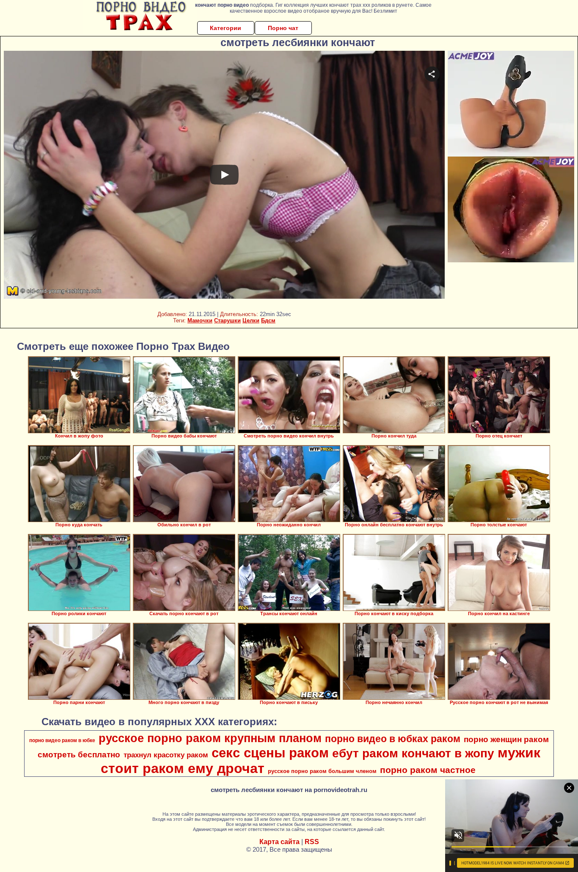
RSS (312, 841)
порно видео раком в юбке (62, 740)
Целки (250, 320)
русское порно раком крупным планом (210, 738)
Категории (225, 28)
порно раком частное (428, 770)
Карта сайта (279, 841)
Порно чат (283, 28)
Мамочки (199, 320)
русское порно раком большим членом (322, 771)
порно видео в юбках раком (392, 738)
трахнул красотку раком (166, 755)
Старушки (227, 320)
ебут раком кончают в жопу (413, 753)
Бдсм (268, 320)
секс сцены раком (270, 752)
